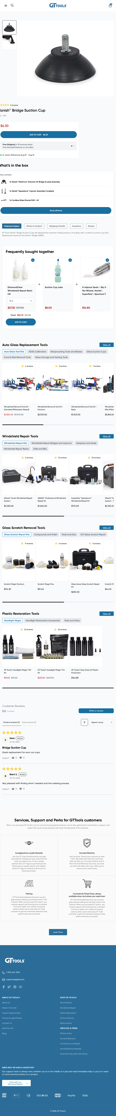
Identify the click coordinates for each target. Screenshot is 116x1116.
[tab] (11, 226)
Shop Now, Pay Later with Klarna (74, 1054)
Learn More (58, 932)
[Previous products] (5, 388)
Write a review (96, 710)
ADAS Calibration (37, 351)
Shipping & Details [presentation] (57, 226)
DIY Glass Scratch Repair (93, 534)
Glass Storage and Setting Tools (51, 357)
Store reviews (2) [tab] (29, 722)
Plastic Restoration (68, 1013)
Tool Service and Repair (70, 1043)
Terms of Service (67, 1018)
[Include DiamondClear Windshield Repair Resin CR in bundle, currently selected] (33, 260)
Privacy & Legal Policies (12, 1018)
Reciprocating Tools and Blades (66, 351)
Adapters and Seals (86, 443)
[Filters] (84, 722)
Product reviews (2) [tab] (11, 722)
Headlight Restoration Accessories (43, 620)
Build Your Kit (7, 1028)
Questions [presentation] (76, 226)
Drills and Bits (40, 448)
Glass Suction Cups (96, 351)
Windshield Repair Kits (15, 443)
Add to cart (21, 322)
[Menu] (5, 5)
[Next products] (111, 388)
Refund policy (66, 1023)
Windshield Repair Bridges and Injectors (52, 443)
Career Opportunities (11, 1013)
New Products (66, 1002)
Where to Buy (66, 1033)
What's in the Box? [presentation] (34, 226)
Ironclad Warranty (67, 1038)
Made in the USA (9, 1008)
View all (106, 344)
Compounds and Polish (45, 534)
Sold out (52, 662)
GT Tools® (61, 1111)
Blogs (4, 1033)
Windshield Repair (68, 1008)
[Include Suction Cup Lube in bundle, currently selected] (70, 260)
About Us (6, 1002)
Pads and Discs (72, 620)
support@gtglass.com (14, 979)
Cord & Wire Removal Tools (17, 357)
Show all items (56, 210)
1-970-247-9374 (13, 972)
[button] (22, 366)
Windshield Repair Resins (16, 448)
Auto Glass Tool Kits (14, 351)
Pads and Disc (69, 534)
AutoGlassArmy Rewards (70, 1049)
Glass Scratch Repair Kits (17, 534)
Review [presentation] (91, 226)
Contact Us (7, 1023)
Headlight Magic (12, 620)
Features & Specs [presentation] (11, 226)
